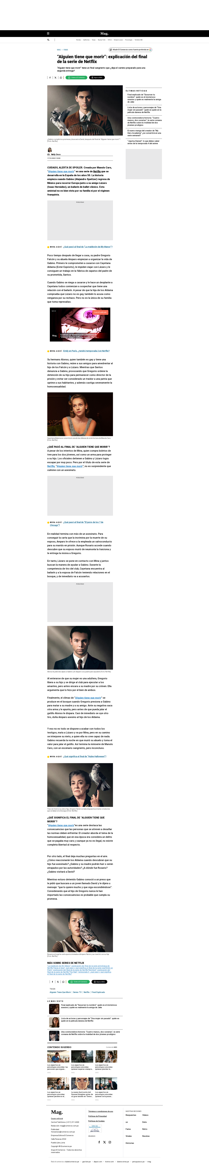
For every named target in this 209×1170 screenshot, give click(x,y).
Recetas (146, 1136)
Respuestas (131, 1115)
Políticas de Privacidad (97, 1116)
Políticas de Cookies (96, 1121)
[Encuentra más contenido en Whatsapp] (61, 77)
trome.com (109, 1162)
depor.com (98, 1162)
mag (149, 1162)
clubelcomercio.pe (71, 1162)
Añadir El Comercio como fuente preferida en (131, 50)
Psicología (128, 40)
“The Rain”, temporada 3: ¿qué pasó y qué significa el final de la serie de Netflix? (79, 973)
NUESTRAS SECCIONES (133, 1111)
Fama (128, 1129)
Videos (145, 1115)
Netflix (87, 992)
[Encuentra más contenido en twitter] (55, 77)
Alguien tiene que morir (60, 992)
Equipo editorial (57, 1119)
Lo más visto (55, 1001)
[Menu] (49, 33)
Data (144, 1122)
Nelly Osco (56, 154)
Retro (144, 1129)
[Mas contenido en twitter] (104, 1142)
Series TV (77, 992)
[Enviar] (48, 40)
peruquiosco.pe (138, 1162)
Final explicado (98, 992)
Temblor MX (138, 40)
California (86, 40)
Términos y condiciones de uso (100, 1111)
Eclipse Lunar (118, 40)
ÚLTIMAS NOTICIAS (136, 91)
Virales (129, 1136)
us (127, 1122)
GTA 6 (110, 40)
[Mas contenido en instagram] (109, 1142)
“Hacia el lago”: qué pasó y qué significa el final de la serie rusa (79, 968)
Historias (130, 1143)
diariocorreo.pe (123, 1162)
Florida (78, 40)
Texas (94, 40)
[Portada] (57, 1116)
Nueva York (101, 40)
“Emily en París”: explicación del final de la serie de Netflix (80, 969)
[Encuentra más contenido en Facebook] (50, 77)
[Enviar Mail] (48, 154)
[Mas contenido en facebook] (99, 1142)
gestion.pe (86, 1162)
